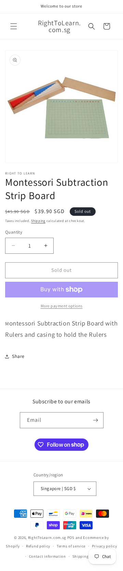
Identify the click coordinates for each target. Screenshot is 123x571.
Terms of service (71, 546)
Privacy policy (104, 546)
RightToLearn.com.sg (47, 537)
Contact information (47, 556)
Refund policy (38, 546)
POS (70, 537)
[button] (13, 26)
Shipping (38, 221)
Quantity (13, 232)
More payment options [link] (62, 305)
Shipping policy (86, 556)
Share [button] (18, 356)
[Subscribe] (95, 420)
